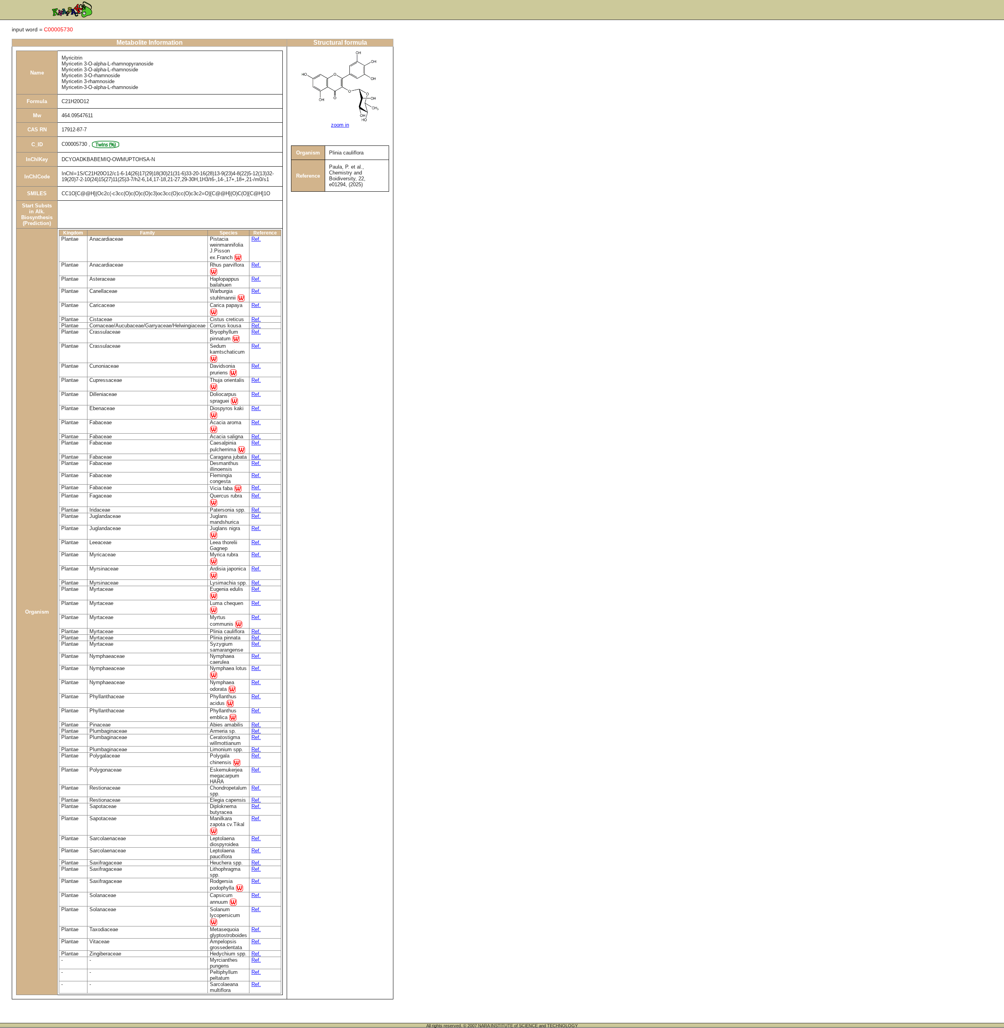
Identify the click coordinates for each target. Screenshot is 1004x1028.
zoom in (340, 125)
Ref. (256, 239)
